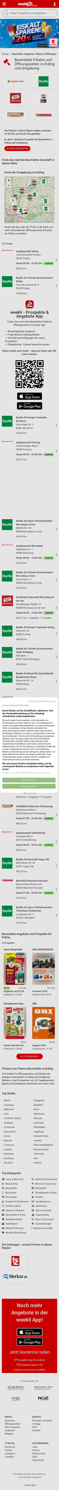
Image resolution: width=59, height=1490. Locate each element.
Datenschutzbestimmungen (42, 701)
